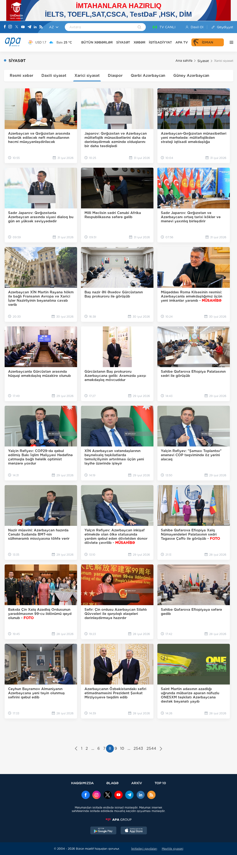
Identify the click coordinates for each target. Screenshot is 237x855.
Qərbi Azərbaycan (148, 75)
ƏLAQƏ (112, 783)
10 (122, 748)
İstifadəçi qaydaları (144, 848)
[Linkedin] (35, 27)
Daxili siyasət (53, 75)
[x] (107, 795)
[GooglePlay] (103, 831)
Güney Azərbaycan (191, 75)
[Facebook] (5, 27)
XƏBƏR (139, 42)
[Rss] (41, 27)
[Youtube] (23, 27)
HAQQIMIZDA (82, 783)
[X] (17, 27)
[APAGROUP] (118, 819)
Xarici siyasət (87, 75)
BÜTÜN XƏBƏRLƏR (97, 42)
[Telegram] (29, 27)
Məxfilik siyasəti (172, 848)
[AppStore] (134, 831)
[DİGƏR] (230, 42)
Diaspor (115, 75)
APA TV (181, 42)
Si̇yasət (203, 61)
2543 (138, 748)
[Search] (139, 27)
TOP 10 (160, 783)
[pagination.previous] (76, 749)
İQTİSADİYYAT (160, 42)
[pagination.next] (160, 749)
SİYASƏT (123, 42)
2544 (151, 748)
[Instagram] (10, 27)
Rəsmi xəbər (21, 75)
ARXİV (136, 783)
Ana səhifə (183, 60)
